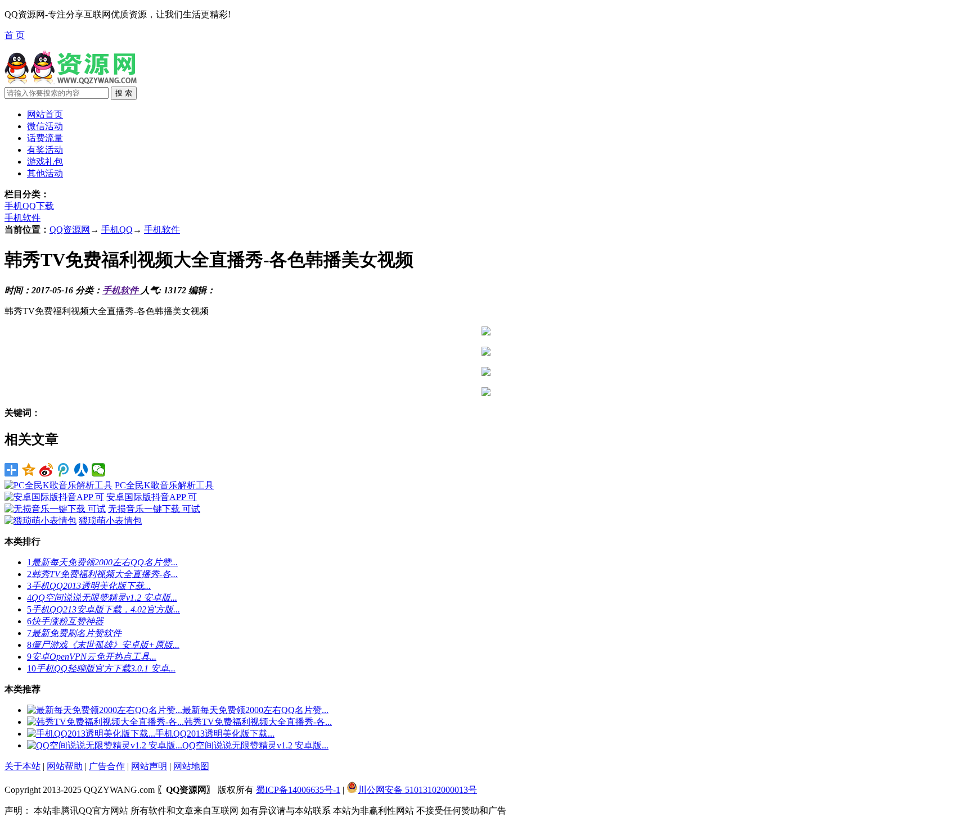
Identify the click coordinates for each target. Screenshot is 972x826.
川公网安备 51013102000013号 (417, 790)
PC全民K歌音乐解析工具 (164, 485)
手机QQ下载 (29, 206)
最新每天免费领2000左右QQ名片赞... (255, 710)
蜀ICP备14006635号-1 (298, 790)
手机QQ (117, 229)
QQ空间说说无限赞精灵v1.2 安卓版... (255, 745)
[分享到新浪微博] (46, 469)
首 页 (14, 35)
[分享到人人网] (81, 469)
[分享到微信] (99, 469)
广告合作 (107, 766)
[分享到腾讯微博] (64, 469)
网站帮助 (65, 766)
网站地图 (191, 766)
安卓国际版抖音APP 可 (151, 497)
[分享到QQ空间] (29, 469)
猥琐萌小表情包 (110, 520)
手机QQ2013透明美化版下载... (214, 733)
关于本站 (22, 766)
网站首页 (45, 114)
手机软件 (22, 218)
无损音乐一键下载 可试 (154, 509)
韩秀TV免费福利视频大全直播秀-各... (258, 722)
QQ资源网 (70, 229)
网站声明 (149, 766)
